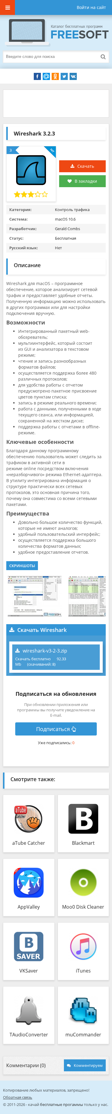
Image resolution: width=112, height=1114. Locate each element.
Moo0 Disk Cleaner (83, 907)
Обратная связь (17, 1097)
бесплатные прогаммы (61, 1104)
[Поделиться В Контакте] (73, 76)
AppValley (29, 907)
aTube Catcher (28, 843)
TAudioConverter (29, 1034)
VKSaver (28, 970)
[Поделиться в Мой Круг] (46, 76)
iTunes (83, 970)
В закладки (86, 181)
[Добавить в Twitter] (64, 76)
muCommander (83, 1034)
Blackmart (83, 843)
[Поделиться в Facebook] (37, 76)
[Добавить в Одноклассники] (55, 76)
